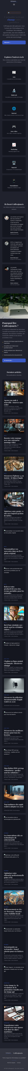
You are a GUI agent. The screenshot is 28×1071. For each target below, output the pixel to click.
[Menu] (14, 4)
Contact (19, 1062)
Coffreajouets (18, 1053)
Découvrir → (7, 42)
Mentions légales (11, 1062)
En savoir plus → (8, 360)
